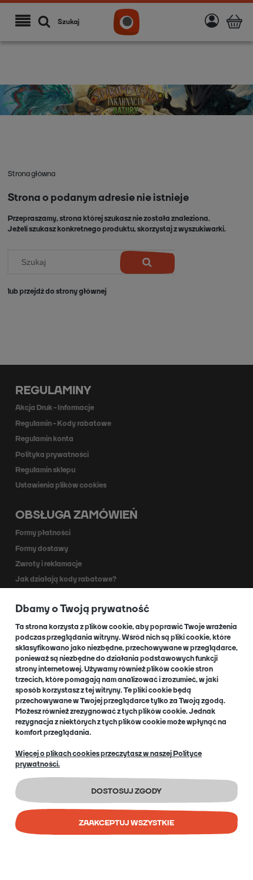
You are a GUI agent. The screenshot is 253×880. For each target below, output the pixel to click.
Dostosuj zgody (126, 791)
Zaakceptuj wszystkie (126, 823)
